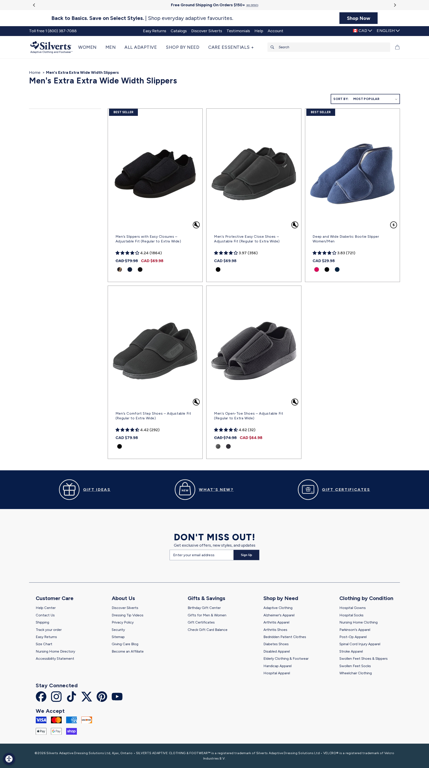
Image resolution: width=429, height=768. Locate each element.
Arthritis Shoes (275, 630)
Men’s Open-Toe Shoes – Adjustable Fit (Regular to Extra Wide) (248, 415)
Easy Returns (46, 637)
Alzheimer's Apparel (278, 615)
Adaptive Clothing (277, 608)
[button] (89, 47)
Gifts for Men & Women (207, 615)
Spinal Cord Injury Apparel (359, 644)
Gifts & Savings (206, 598)
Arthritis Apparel (276, 622)
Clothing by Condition (366, 598)
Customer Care (55, 598)
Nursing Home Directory (55, 651)
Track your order (49, 630)
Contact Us (45, 615)
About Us (123, 598)
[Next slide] (395, 5)
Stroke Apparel (351, 651)
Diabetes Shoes (276, 644)
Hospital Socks (351, 615)
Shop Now (358, 18)
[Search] (272, 47)
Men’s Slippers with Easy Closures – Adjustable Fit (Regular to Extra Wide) (148, 238)
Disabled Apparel (276, 651)
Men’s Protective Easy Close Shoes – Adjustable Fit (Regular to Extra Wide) (247, 238)
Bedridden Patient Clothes (284, 637)
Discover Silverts (125, 608)
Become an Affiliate (128, 651)
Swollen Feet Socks (355, 666)
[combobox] (328, 47)
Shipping (42, 622)
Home (34, 72)
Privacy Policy (123, 622)
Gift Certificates (201, 622)
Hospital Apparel (276, 673)
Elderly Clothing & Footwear (286, 658)
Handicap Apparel (277, 666)
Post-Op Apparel (353, 637)
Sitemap (118, 637)
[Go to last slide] (34, 5)
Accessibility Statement (55, 658)
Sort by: (341, 99)
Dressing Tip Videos (127, 615)
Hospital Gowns (352, 608)
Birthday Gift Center (204, 608)
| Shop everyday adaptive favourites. (142, 18)
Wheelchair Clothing (355, 673)
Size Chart (44, 644)
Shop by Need (280, 598)
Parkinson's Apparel (354, 630)
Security (118, 630)
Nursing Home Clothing (358, 622)
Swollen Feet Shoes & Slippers (363, 658)
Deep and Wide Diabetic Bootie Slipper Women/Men (346, 238)
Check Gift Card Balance (207, 630)
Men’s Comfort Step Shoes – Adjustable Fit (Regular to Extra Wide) (153, 415)
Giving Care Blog (125, 644)
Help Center (46, 608)
